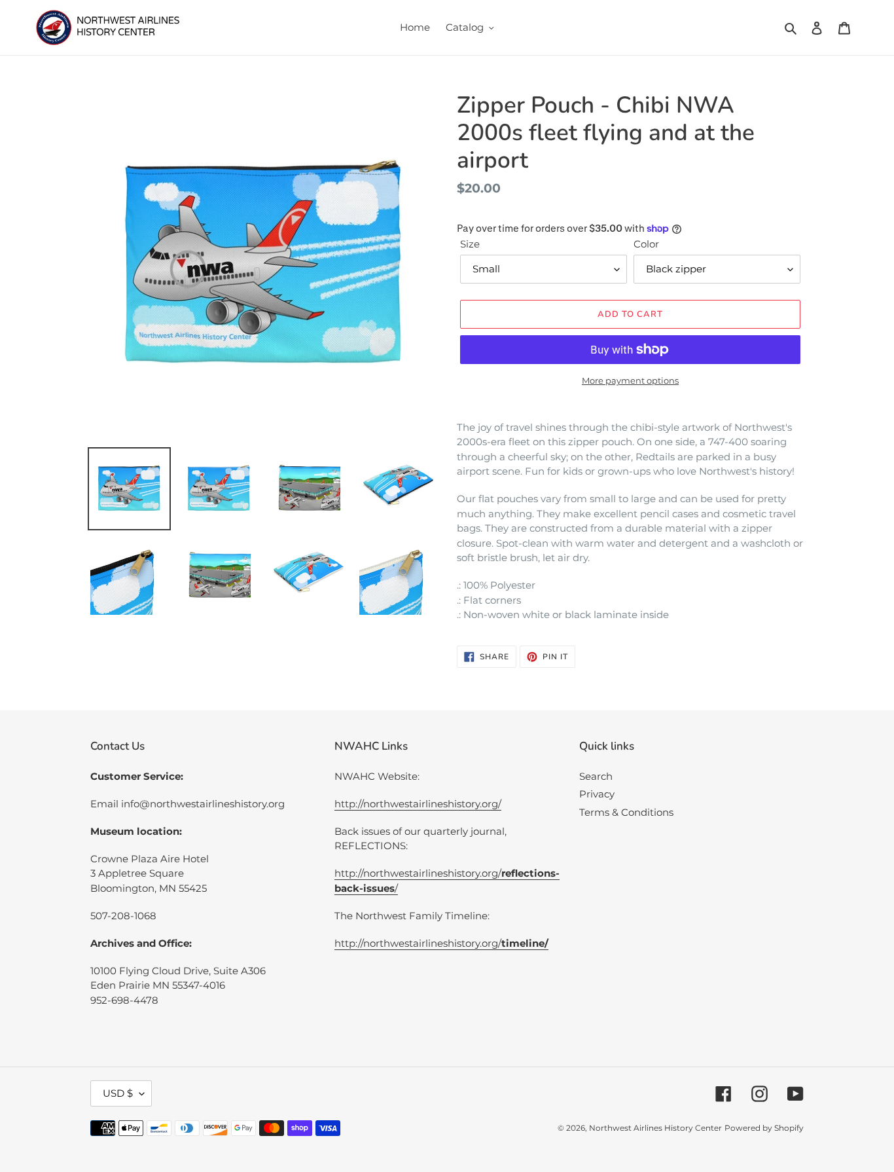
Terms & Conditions (626, 812)
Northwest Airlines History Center (655, 1128)
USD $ (118, 1093)
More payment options (630, 380)
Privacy (597, 794)
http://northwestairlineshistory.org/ (417, 803)
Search (596, 776)
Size (470, 244)
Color (646, 244)
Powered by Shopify (764, 1128)
